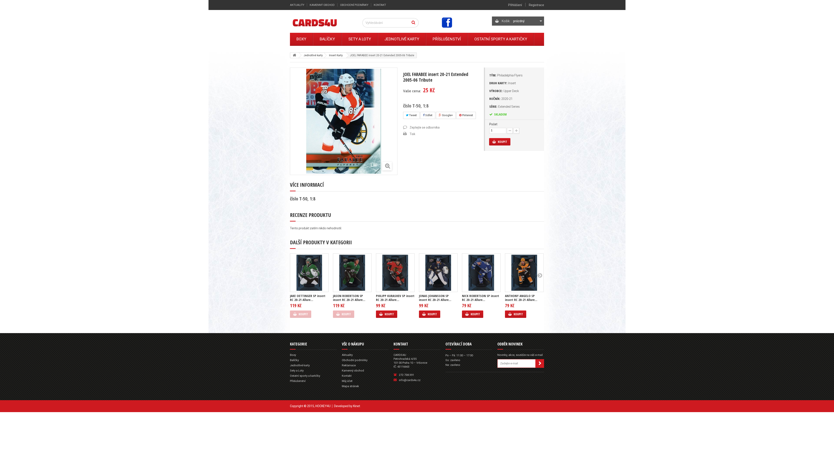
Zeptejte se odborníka (425, 127)
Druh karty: (502, 83)
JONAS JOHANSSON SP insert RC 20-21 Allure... (435, 298)
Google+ (447, 115)
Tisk (412, 134)
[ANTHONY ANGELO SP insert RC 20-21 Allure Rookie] (524, 272)
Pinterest (467, 115)
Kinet (356, 406)
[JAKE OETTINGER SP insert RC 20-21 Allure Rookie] (309, 272)
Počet (493, 124)
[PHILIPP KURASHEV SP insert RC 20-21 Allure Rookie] (395, 272)
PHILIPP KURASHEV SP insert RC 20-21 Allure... (395, 298)
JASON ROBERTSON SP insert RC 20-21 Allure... (349, 298)
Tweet (413, 115)
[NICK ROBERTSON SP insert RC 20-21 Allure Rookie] (481, 272)
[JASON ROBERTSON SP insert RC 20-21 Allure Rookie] (352, 272)
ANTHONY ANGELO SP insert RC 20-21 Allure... (521, 298)
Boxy (301, 39)
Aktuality (297, 5)
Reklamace (349, 365)
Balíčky (327, 39)
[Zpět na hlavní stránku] (294, 55)
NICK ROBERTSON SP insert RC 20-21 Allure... (480, 298)
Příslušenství (447, 39)
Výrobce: (504, 91)
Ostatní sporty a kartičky (500, 39)
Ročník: (501, 98)
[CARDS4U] (320, 22)
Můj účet (347, 381)
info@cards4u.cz (409, 380)
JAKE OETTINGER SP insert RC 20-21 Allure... (307, 298)
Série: (504, 106)
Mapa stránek (350, 386)
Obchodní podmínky (354, 5)
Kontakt (380, 5)
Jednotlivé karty (401, 39)
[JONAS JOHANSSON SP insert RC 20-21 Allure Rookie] (438, 272)
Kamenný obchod (322, 5)
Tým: (506, 75)
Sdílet (428, 115)
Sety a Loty (359, 39)
